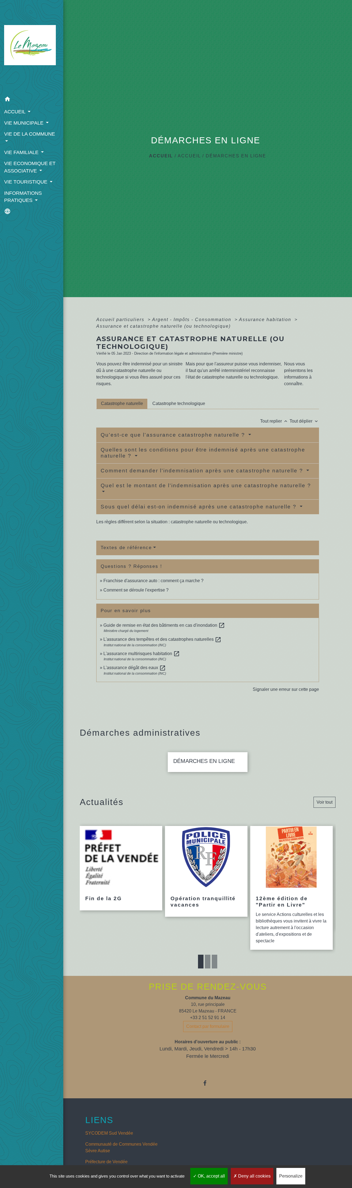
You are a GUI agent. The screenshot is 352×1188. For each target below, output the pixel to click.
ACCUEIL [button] (15, 111)
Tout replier (274, 421)
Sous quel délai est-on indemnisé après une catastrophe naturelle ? (199, 507)
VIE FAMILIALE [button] (22, 152)
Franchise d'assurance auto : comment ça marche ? (153, 580)
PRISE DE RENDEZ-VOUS (208, 987)
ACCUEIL (189, 156)
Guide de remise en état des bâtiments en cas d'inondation (164, 625)
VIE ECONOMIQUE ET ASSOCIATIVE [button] (30, 167)
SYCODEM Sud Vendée (109, 1133)
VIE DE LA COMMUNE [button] (29, 134)
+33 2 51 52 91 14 (207, 1017)
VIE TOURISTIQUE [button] (26, 182)
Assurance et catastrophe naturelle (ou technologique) (163, 326)
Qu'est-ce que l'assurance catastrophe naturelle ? (174, 435)
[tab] (122, 403)
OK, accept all (211, 1176)
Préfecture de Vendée (106, 1161)
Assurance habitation (266, 319)
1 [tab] (201, 961)
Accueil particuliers (121, 319)
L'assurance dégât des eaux (134, 667)
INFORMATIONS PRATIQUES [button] (23, 196)
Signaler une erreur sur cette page (286, 689)
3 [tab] (214, 961)
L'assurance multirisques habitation (141, 653)
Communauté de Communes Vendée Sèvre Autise (121, 1147)
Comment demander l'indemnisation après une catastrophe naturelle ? (203, 470)
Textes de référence (126, 547)
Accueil (161, 156)
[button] (31, 100)
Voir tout (324, 802)
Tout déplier (304, 421)
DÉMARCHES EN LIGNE (236, 156)
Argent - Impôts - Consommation (192, 319)
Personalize (290, 1176)
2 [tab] (207, 961)
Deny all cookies (254, 1176)
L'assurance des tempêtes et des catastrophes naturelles (162, 639)
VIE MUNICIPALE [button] (24, 123)
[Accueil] (31, 47)
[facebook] (208, 1083)
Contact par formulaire (207, 1026)
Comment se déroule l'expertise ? (136, 590)
